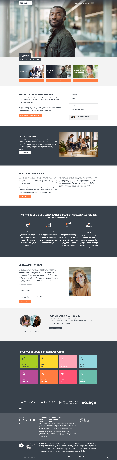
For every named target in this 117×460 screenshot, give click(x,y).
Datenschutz (82, 456)
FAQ (69, 456)
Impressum (75, 456)
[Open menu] (97, 3)
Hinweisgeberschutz (92, 456)
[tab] (20, 408)
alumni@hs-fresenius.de (82, 117)
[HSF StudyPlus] (25, 3)
